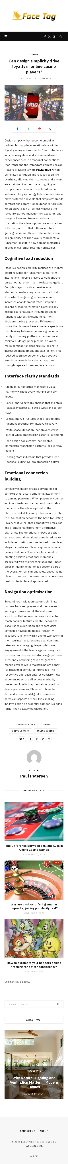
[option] (34, 1064)
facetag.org (33, 1146)
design (46, 724)
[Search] (60, 36)
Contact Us (27, 1131)
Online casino (45, 731)
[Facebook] (17, 129)
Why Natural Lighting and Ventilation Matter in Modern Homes (34, 1082)
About (44, 1131)
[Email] (50, 129)
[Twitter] (28, 129)
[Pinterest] (39, 129)
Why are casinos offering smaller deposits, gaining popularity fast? (34, 906)
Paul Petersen (34, 776)
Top (35, 1156)
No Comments (43, 78)
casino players (25, 724)
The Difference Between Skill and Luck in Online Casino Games (34, 847)
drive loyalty (21, 731)
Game (35, 54)
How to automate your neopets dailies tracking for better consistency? (34, 965)
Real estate (34, 1071)
